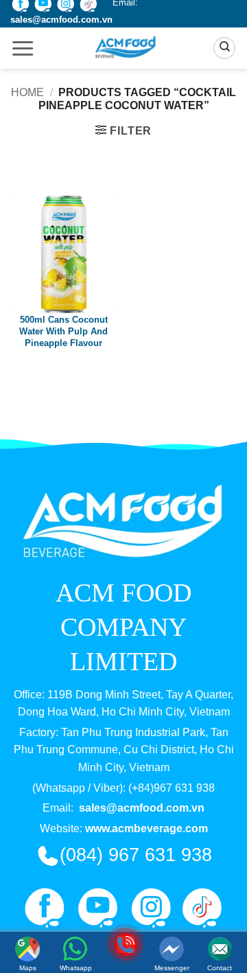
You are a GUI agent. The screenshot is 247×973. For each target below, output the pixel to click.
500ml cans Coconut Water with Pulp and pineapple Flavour (63, 331)
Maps (27, 968)
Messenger (171, 968)
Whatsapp (76, 968)
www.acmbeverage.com (146, 828)
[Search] (224, 48)
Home (27, 92)
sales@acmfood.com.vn (61, 19)
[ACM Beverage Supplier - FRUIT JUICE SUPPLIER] (124, 48)
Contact (219, 968)
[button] (22, 49)
